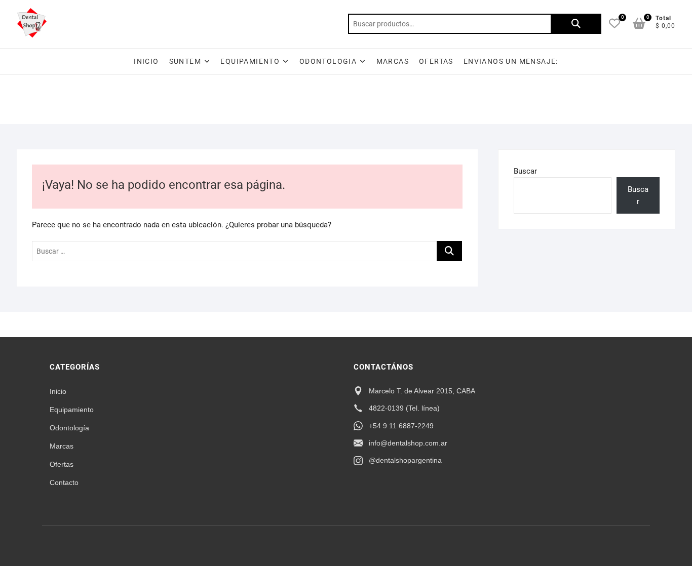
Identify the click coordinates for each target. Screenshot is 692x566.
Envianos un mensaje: (511, 61)
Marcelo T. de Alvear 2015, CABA (422, 391)
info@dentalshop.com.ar (408, 443)
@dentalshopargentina (405, 460)
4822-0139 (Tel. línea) (404, 408)
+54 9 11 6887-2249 (401, 426)
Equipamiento (72, 410)
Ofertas (61, 464)
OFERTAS (436, 61)
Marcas (392, 61)
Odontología (69, 428)
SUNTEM (185, 61)
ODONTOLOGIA (328, 61)
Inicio (146, 61)
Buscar (576, 24)
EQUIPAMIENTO (250, 61)
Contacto (64, 482)
